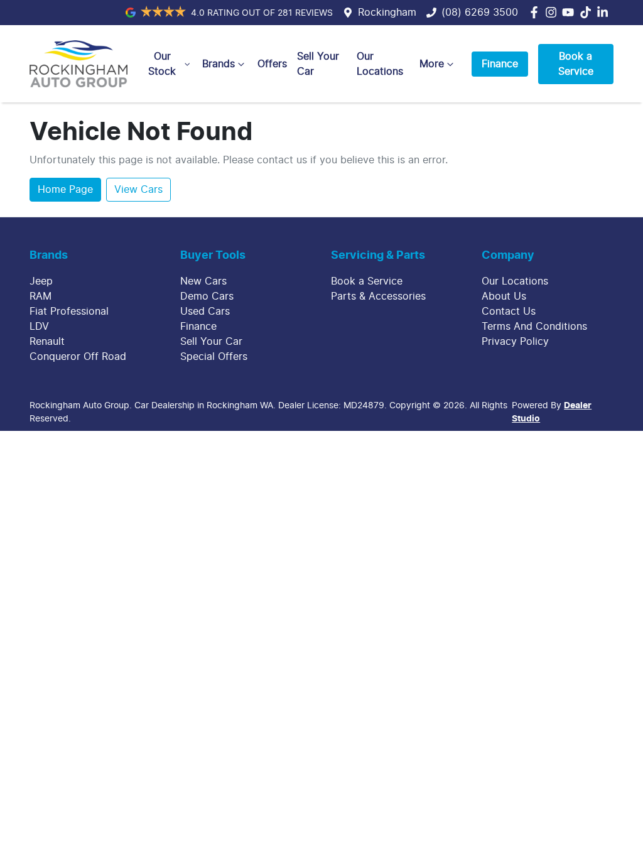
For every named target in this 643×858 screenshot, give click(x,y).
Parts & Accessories (378, 296)
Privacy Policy (515, 342)
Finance (500, 64)
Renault (47, 342)
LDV (39, 327)
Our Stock (162, 64)
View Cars (138, 190)
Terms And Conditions (534, 327)
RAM (40, 296)
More (431, 64)
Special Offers (213, 357)
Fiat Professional (69, 312)
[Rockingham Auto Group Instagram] (553, 12)
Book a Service (575, 64)
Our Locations (380, 64)
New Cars (203, 281)
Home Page (65, 190)
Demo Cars (207, 296)
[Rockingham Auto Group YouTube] (570, 12)
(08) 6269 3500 (479, 13)
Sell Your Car (318, 64)
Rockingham (387, 13)
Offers (272, 64)
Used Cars (205, 312)
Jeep (41, 281)
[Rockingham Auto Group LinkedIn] (605, 12)
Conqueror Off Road (78, 357)
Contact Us (509, 312)
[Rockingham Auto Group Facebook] (536, 12)
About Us (504, 296)
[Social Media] (588, 12)
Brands (218, 64)
